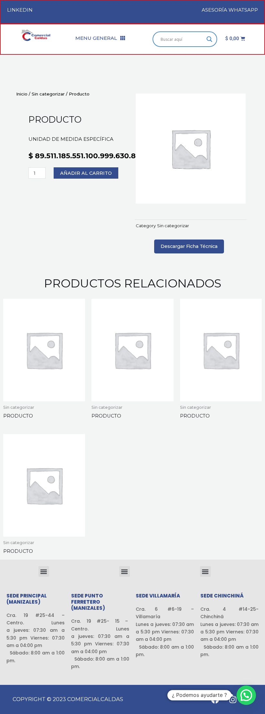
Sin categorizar (48, 93)
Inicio (21, 93)
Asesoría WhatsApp (230, 10)
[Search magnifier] (209, 39)
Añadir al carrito (86, 173)
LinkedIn (20, 10)
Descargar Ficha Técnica (189, 246)
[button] (43, 571)
